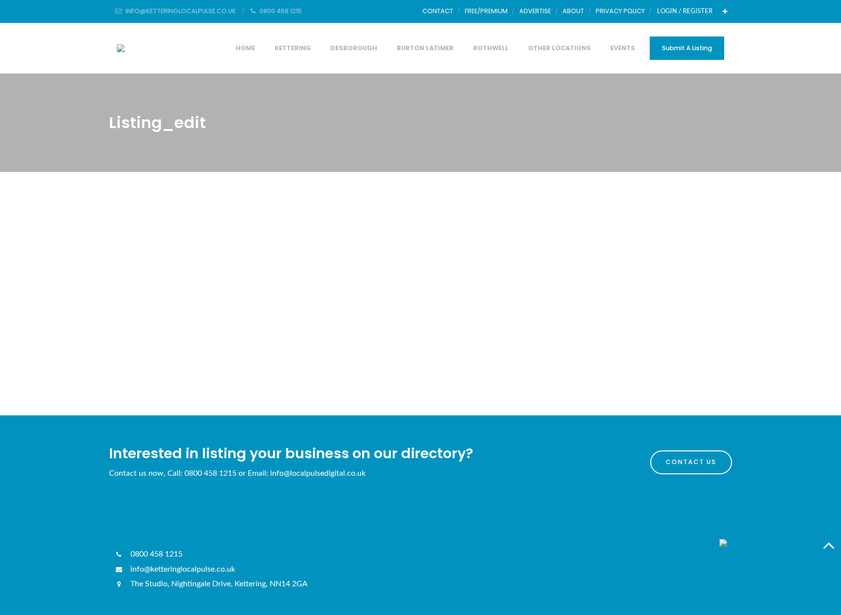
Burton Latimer (425, 48)
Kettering (292, 48)
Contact (437, 11)
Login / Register (685, 11)
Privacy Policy (620, 11)
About (573, 11)
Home (245, 48)
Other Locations (559, 48)
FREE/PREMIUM (486, 11)
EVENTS (622, 48)
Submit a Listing (687, 48)
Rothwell (491, 48)
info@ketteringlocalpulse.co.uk (181, 569)
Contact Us (691, 462)
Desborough (353, 48)
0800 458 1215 (155, 554)
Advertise (535, 11)
